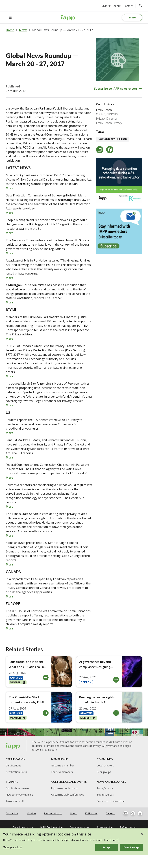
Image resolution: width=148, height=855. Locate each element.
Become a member (62, 765)
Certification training (17, 788)
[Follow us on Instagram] (140, 813)
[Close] (142, 834)
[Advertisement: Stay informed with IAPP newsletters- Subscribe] (119, 231)
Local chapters (105, 765)
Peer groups (104, 772)
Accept (107, 847)
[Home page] (13, 746)
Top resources (105, 794)
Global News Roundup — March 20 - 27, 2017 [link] (62, 30)
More (9, 188)
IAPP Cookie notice (51, 827)
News (23, 30)
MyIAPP (106, 6)
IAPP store (91, 813)
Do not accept (131, 847)
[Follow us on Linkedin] (125, 813)
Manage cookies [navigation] (79, 827)
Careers (110, 813)
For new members (62, 772)
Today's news (105, 788)
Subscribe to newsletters (111, 801)
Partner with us (53, 813)
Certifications (13, 765)
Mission (31, 813)
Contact (128, 6)
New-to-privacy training (19, 794)
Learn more (111, 840)
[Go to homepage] (68, 17)
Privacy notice (104, 827)
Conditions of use (22, 827)
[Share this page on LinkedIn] (99, 149)
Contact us (12, 813)
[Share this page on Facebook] (109, 149)
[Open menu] (10, 17)
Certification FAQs (16, 772)
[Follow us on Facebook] (133, 813)
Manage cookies (12, 847)
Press (73, 813)
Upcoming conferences (64, 788)
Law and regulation (112, 139)
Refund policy (128, 827)
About (117, 6)
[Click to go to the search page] (140, 5)
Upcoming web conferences (67, 794)
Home (10, 30)
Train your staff (15, 801)
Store (132, 17)
